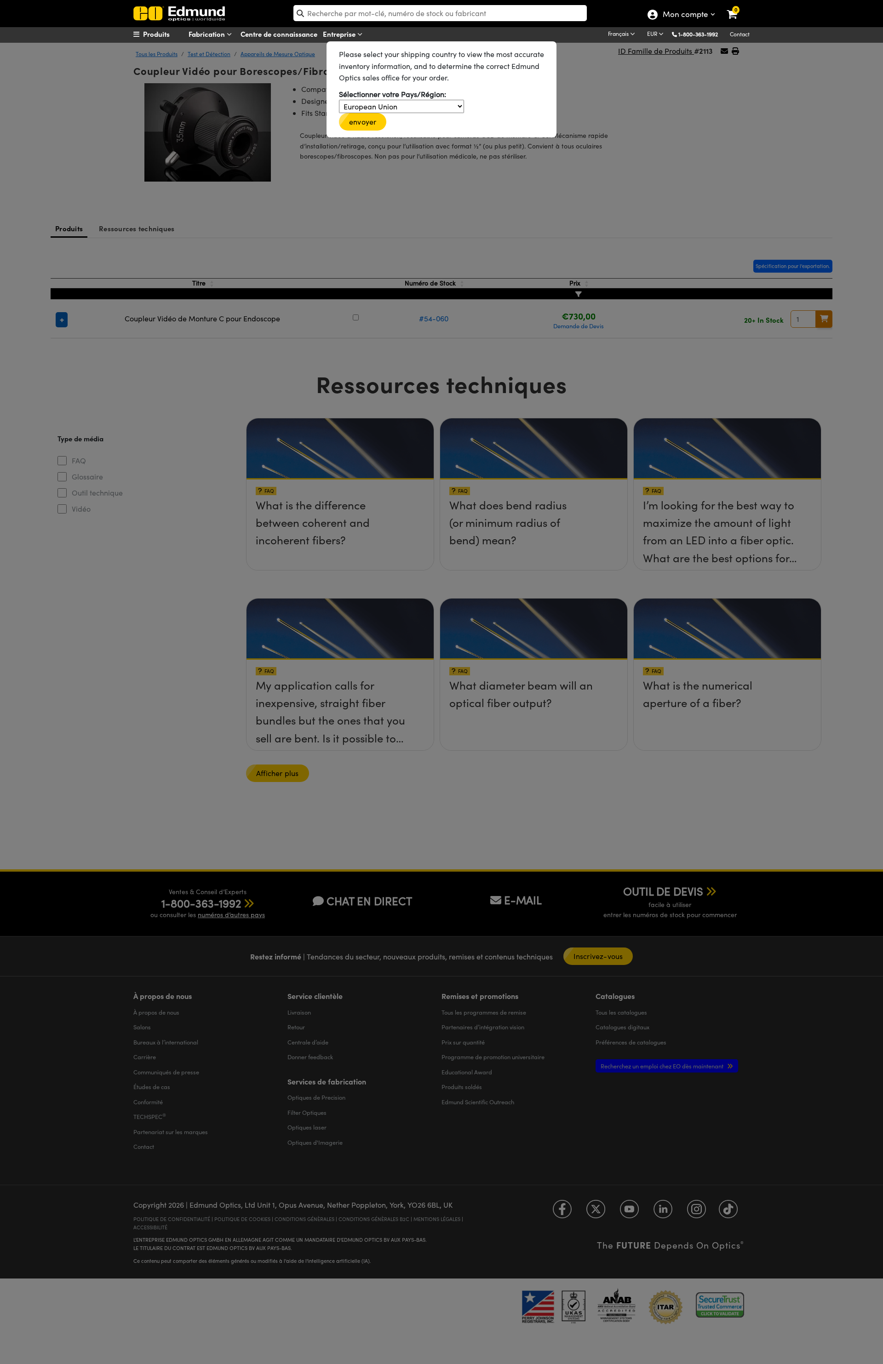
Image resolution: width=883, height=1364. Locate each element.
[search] (440, 13)
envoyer (362, 121)
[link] (738, 6)
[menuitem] (168, 34)
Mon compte (685, 15)
